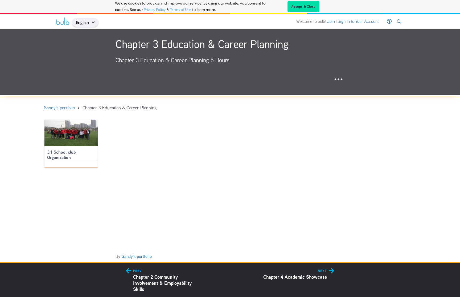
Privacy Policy (155, 9)
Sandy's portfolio (137, 256)
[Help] (389, 21)
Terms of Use (180, 9)
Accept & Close (303, 7)
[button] (95, 22)
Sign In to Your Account (358, 21)
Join (331, 21)
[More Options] (338, 79)
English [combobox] (82, 22)
